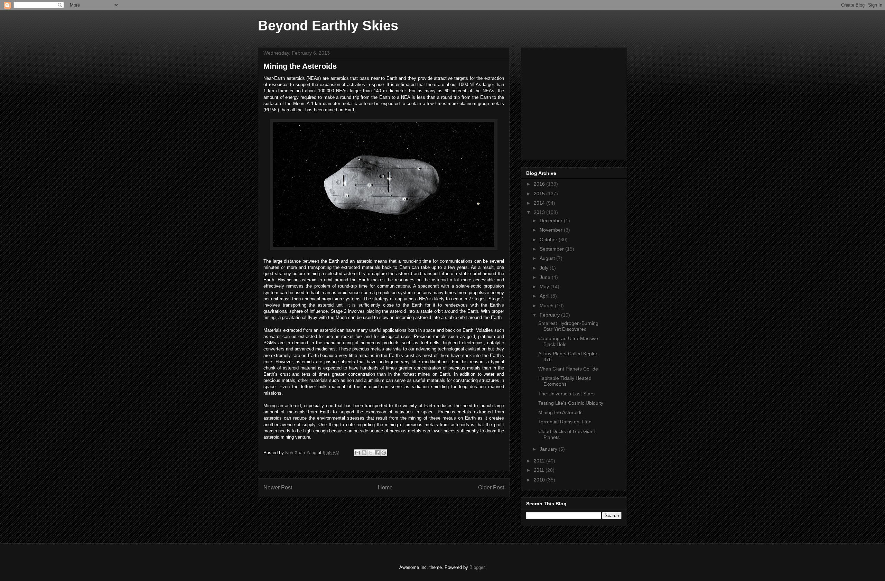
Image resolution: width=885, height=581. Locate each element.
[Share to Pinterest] (383, 452)
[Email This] (357, 452)
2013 (540, 212)
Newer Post (277, 487)
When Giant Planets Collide (568, 369)
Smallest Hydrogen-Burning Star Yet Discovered (568, 326)
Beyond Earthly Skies (328, 25)
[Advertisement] (578, 102)
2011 (540, 470)
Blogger (476, 567)
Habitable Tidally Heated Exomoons (564, 381)
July (545, 268)
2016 (540, 184)
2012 (540, 460)
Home (385, 487)
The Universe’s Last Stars (566, 393)
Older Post (491, 487)
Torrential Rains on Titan (564, 421)
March (547, 305)
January (549, 449)
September (552, 249)
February (550, 315)
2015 (540, 193)
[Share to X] (370, 452)
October (549, 239)
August (548, 258)
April (545, 296)
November (552, 230)
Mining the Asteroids (560, 412)
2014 (540, 203)
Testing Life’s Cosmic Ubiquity (570, 403)
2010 (540, 479)
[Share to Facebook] (377, 452)
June (546, 277)
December (552, 220)
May (545, 286)
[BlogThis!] (364, 452)
